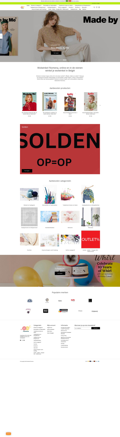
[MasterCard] (94, 361)
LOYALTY (8, 433)
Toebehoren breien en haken (70, 205)
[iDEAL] (88, 361)
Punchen (29, 250)
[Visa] (96, 361)
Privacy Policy (63, 335)
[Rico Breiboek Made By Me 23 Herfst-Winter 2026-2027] (29, 101)
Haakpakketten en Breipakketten (90, 205)
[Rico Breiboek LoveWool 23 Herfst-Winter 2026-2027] (49, 101)
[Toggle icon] (94, 7)
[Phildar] (28, 311)
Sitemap (62, 343)
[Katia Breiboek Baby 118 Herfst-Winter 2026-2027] (90, 101)
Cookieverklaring (64, 345)
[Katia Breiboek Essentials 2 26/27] (70, 101)
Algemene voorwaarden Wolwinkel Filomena (66, 338)
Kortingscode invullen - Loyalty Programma (65, 328)
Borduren (70, 227)
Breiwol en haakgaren (29, 205)
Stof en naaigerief (70, 250)
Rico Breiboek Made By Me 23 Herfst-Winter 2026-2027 (29, 113)
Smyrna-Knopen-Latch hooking (50, 250)
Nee (70, 1)
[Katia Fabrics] (90, 300)
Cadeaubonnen (73, 9)
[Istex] (47, 300)
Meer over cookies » (75, 1)
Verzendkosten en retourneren (64, 341)
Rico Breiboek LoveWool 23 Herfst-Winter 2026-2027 (50, 113)
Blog (80, 9)
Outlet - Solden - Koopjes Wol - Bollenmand (90, 250)
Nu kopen (56, 53)
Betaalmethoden (64, 347)
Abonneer (96, 328)
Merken (84, 9)
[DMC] (30, 300)
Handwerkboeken (49, 227)
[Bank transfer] (86, 361)
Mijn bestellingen (50, 329)
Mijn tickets (49, 331)
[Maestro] (90, 361)
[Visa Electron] (98, 361)
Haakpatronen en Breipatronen (29, 227)
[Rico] (46, 311)
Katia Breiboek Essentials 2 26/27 (70, 113)
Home (28, 5)
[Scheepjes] (80, 311)
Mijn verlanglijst (50, 333)
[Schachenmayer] (63, 311)
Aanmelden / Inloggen (96, 3)
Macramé (90, 227)
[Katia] (73, 300)
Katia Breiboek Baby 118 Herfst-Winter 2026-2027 (90, 113)
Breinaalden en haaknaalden (49, 205)
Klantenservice (64, 330)
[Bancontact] (92, 361)
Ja (66, 1)
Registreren (49, 327)
